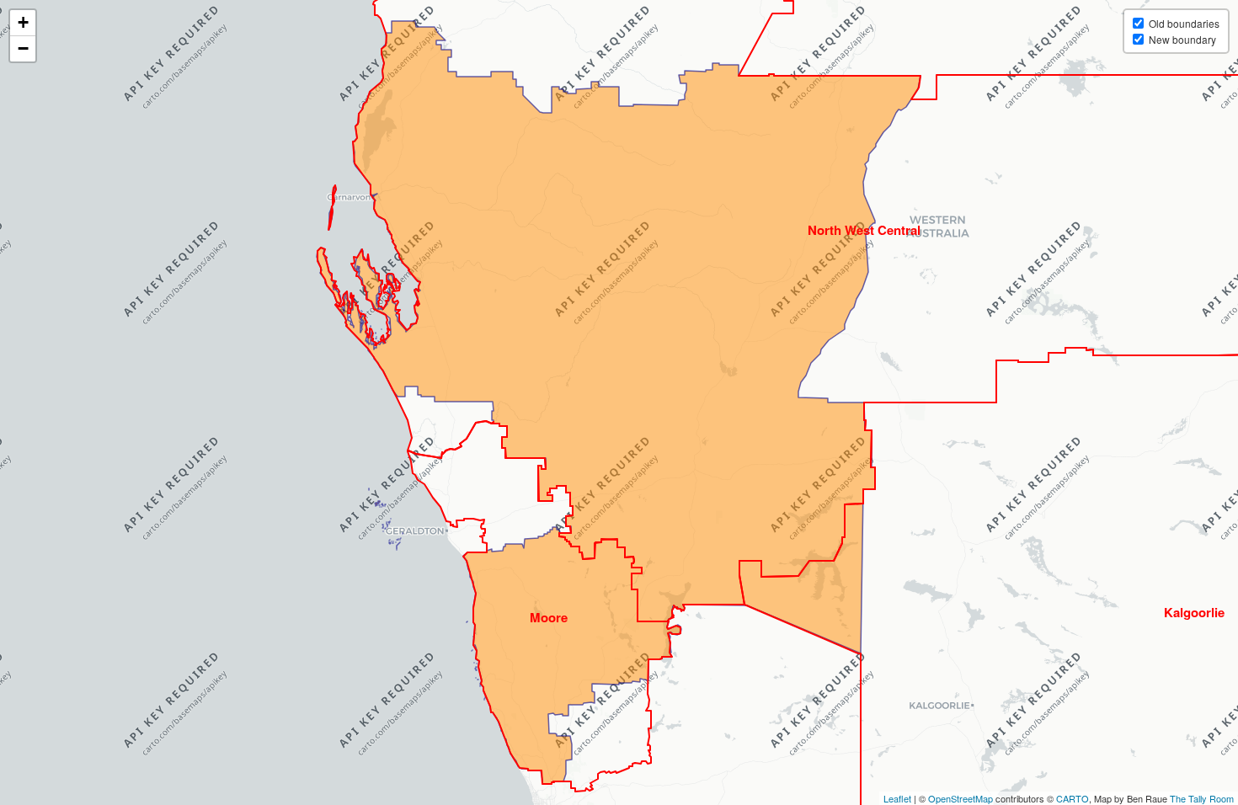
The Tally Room (1202, 798)
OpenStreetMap (960, 798)
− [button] (23, 48)
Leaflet (897, 798)
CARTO (1072, 798)
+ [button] (23, 22)
